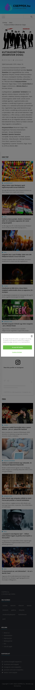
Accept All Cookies (17, 347)
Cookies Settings (17, 352)
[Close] (31, 336)
